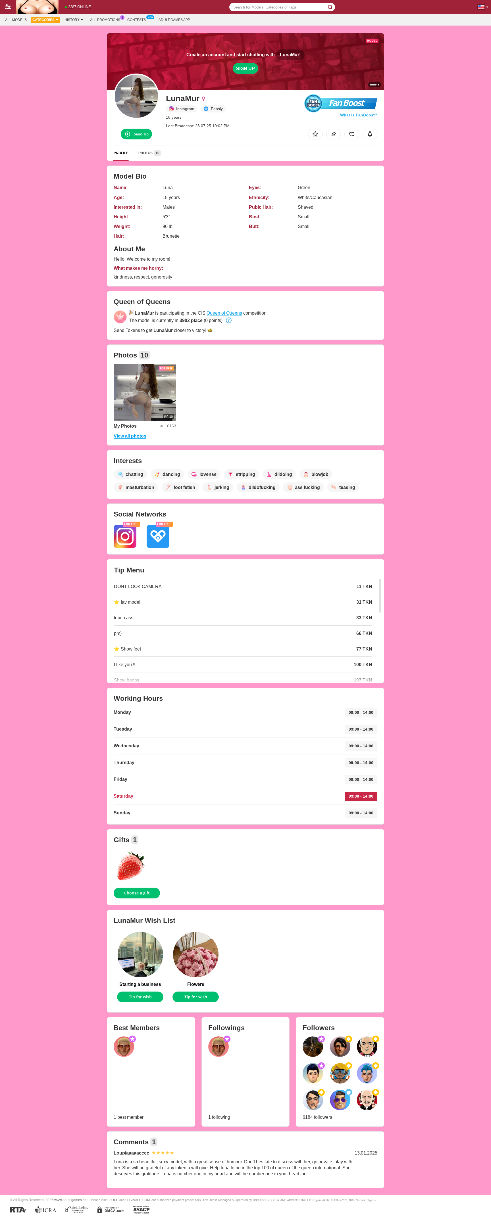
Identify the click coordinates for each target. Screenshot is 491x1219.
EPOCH (112, 1200)
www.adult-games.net (71, 1200)
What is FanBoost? (358, 115)
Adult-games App (174, 20)
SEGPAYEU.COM (137, 1200)
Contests (136, 20)
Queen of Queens (224, 313)
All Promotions (105, 20)
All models (16, 20)
